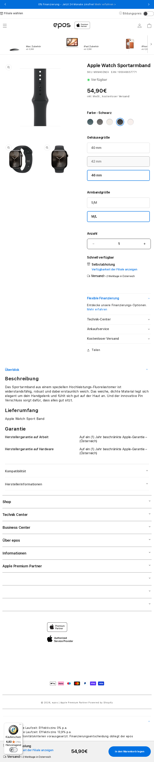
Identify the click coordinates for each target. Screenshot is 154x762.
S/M (94, 203)
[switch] (13, 749)
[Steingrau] (100, 122)
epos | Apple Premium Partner (70, 702)
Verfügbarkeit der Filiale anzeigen (114, 269)
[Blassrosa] (130, 122)
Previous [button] (5, 4)
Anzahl (92, 233)
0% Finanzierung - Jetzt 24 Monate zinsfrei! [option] (77, 4)
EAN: (114, 72)
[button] (5, 26)
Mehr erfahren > (105, 4)
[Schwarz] (120, 122)
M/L (94, 216)
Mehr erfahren (97, 309)
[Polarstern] (109, 122)
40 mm (96, 148)
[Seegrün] (90, 122)
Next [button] (149, 4)
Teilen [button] (96, 350)
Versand (124, 96)
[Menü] (20, 725)
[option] (32, 43)
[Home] (62, 25)
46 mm (96, 175)
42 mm (96, 161)
